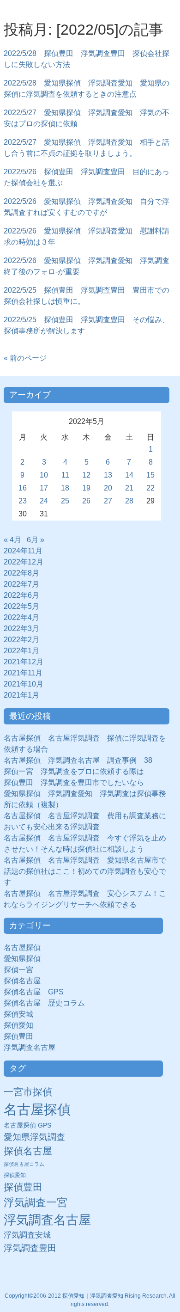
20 (108, 488)
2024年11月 (23, 551)
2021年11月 (23, 673)
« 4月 (12, 540)
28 (129, 501)
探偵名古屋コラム (24, 1164)
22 (150, 488)
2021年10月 (23, 684)
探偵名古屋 (22, 981)
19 (86, 488)
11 (65, 475)
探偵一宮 (22, 970)
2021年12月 (23, 662)
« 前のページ (25, 358)
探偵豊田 (22, 1036)
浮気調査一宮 (35, 1202)
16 (22, 488)
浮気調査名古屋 (29, 1047)
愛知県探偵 (22, 959)
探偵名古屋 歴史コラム (48, 1003)
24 (44, 501)
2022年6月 (21, 595)
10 (44, 475)
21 (129, 488)
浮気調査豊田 (30, 1248)
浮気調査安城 (27, 1234)
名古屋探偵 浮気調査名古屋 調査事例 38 (78, 760)
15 (150, 475)
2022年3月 (21, 628)
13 (108, 475)
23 (22, 501)
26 (86, 501)
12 (86, 475)
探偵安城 (18, 1014)
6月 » (35, 540)
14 (129, 475)
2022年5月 (21, 606)
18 (65, 488)
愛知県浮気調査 (34, 1137)
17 (44, 488)
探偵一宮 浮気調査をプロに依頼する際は (74, 771)
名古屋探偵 (22, 947)
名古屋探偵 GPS (27, 1125)
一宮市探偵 (28, 1091)
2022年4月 (21, 617)
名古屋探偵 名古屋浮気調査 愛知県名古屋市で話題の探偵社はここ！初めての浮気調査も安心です (85, 871)
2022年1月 (21, 651)
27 (108, 501)
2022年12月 (23, 562)
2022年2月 (21, 640)
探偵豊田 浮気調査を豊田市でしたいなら (74, 782)
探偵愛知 (22, 1025)
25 (65, 501)
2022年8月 (21, 573)
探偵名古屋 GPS (34, 992)
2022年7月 (21, 584)
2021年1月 (21, 695)
